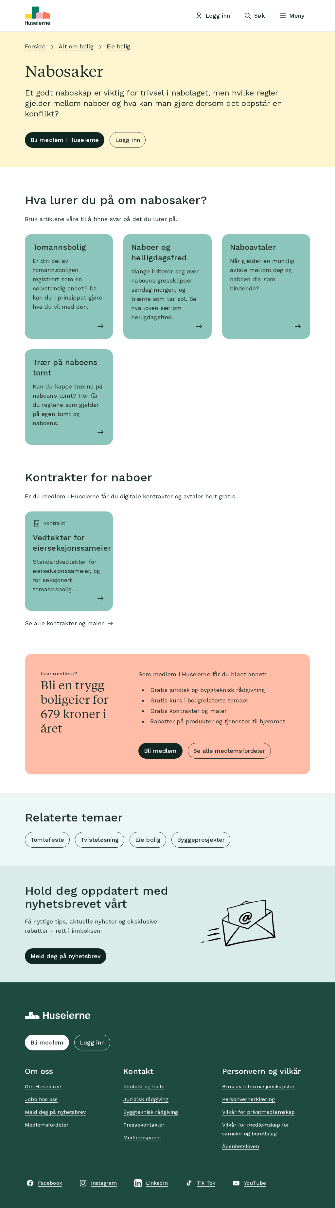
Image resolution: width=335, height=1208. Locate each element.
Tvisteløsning (99, 839)
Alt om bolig (76, 46)
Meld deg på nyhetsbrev (65, 956)
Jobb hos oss (41, 1099)
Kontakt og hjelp (144, 1086)
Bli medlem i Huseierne (64, 139)
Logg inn (127, 139)
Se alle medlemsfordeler (229, 750)
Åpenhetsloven (240, 1146)
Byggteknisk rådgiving (150, 1112)
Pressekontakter (144, 1125)
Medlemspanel (142, 1137)
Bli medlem (160, 750)
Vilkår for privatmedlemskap (258, 1112)
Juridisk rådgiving (145, 1099)
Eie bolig (119, 46)
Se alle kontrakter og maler (64, 623)
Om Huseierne (43, 1086)
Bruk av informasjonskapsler (258, 1086)
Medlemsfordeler (47, 1125)
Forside (35, 46)
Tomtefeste (47, 839)
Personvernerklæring (248, 1099)
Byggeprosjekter (201, 839)
